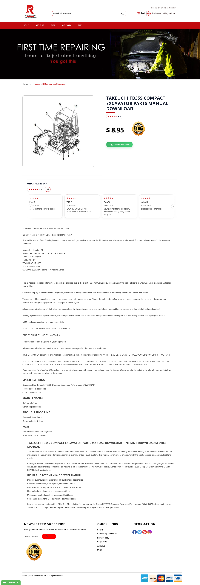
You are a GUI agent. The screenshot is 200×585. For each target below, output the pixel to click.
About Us (40, 25)
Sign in (154, 8)
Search (100, 530)
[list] (102, 206)
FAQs (80, 25)
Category (66, 25)
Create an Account (168, 8)
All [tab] (48, 189)
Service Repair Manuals (107, 534)
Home (26, 25)
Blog (53, 25)
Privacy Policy (103, 538)
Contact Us (102, 542)
